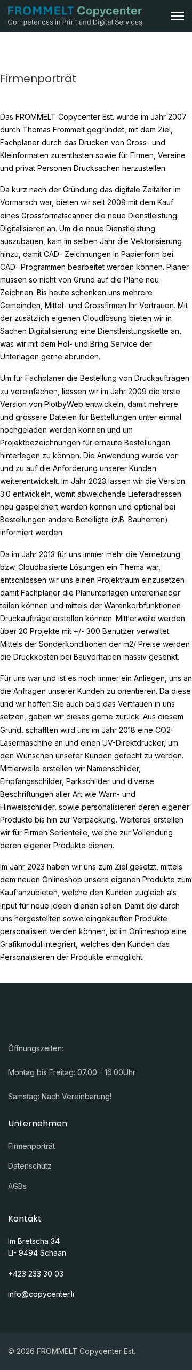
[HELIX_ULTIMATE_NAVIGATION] (177, 16)
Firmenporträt (31, 1145)
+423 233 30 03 (35, 1273)
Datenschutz (30, 1165)
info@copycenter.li (41, 1293)
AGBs (17, 1186)
